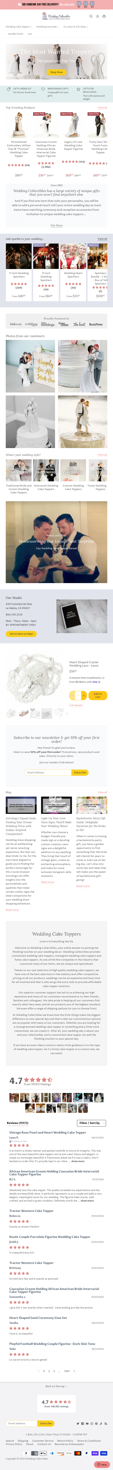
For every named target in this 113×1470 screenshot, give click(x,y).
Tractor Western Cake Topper (31, 1211)
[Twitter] (78, 1423)
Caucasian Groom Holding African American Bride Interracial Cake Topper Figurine (46, 149)
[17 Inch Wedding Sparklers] (19, 256)
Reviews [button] (17, 1123)
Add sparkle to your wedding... (25, 239)
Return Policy (65, 1441)
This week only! (66, 4)
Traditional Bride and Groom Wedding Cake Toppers (19, 489)
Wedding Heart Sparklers (73, 275)
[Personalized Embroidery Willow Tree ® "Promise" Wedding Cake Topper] (19, 125)
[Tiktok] (101, 1423)
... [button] (76, 1161)
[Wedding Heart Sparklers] (73, 256)
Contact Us (44, 1444)
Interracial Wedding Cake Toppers (46, 487)
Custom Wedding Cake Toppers (73, 487)
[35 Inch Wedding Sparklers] (46, 256)
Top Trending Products (20, 107)
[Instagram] (91, 1423)
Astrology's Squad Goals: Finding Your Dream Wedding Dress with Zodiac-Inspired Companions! (21, 825)
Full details (76, 705)
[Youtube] (87, 1423)
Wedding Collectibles (36, 1458)
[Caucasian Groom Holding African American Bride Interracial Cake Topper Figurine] (46, 125)
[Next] (104, 61)
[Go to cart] (104, 16)
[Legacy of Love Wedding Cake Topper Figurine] (73, 125)
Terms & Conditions (89, 1441)
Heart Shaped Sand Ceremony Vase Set (38, 1318)
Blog (8, 792)
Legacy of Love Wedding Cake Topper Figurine (73, 145)
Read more (12, 910)
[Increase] (84, 695)
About (30, 1444)
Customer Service (43, 1441)
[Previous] (9, 61)
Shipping (23, 1441)
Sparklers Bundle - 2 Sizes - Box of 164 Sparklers (100, 278)
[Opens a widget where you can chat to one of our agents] (102, 1465)
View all (102, 107)
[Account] (97, 16)
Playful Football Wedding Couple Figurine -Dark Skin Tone (52, 1344)
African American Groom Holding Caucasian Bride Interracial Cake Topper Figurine (54, 1173)
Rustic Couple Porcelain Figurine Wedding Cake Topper (49, 1237)
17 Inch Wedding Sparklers (19, 275)
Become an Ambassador (69, 1444)
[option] (56, 61)
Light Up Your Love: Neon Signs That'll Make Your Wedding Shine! (56, 822)
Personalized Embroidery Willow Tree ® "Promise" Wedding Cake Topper (18, 149)
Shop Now (56, 72)
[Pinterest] (96, 1423)
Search (10, 1441)
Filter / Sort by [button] (90, 1123)
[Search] (91, 16)
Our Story (57, 225)
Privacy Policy (14, 1444)
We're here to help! (21, 634)
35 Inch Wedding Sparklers (46, 277)
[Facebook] (82, 1423)
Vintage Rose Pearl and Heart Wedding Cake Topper (47, 1133)
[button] (19, 165)
